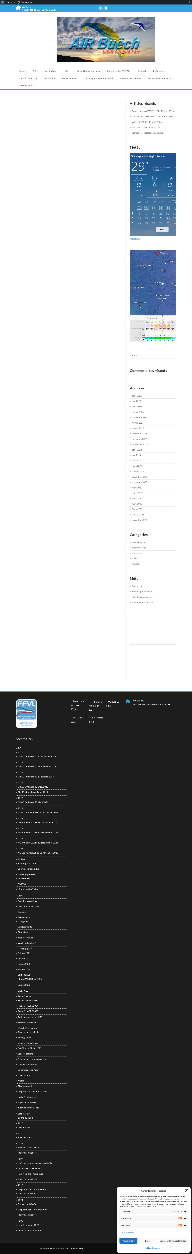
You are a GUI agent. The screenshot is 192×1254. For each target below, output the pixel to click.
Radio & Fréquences (27, 1097)
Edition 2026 (24, 984)
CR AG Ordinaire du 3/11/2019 (33, 786)
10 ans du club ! (25, 1117)
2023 (20, 828)
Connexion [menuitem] (10, 2)
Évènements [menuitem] (26, 2)
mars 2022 (137, 503)
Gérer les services (127, 1232)
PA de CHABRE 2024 (28, 1005)
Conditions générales (88, 71)
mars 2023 (137, 487)
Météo (21, 1080)
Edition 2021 (24, 953)
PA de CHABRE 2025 (28, 1011)
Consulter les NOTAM (118, 71)
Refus (148, 1241)
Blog (67, 71)
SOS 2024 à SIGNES (27, 1215)
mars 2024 (137, 466)
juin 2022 (136, 498)
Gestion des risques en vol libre (33, 1059)
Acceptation (128, 1241)
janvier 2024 (138, 471)
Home (22, 71)
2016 (20, 752)
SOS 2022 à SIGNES (27, 1179)
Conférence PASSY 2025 (29, 1048)
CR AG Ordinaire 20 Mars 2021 (33, 802)
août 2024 (137, 449)
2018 (20, 772)
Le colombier (24, 878)
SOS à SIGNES (24, 1137)
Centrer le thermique (28, 1042)
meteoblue (135, 238)
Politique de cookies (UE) (99, 78)
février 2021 (138, 509)
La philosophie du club (28, 868)
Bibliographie (24, 1037)
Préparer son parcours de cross (33, 1091)
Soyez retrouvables (27, 1102)
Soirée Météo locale (141, 132)
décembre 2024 (139, 433)
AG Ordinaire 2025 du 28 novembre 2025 (38, 852)
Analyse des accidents (28, 1032)
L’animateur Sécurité (27, 1064)
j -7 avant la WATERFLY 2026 (146, 116)
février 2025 (138, 422)
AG (35, 71)
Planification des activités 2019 (33, 792)
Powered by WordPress (52, 1248)
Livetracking (24, 1075)
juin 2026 (136, 401)
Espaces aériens (25, 1053)
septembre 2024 (140, 444)
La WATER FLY (27, 78)
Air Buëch (50, 71)
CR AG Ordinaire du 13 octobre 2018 (36, 776)
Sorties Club (26, 85)
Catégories (23, 921)
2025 (20, 848)
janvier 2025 (138, 428)
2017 (20, 762)
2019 (20, 782)
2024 (20, 838)
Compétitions (138, 542)
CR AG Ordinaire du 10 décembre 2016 (37, 756)
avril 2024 (137, 460)
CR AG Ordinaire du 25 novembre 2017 (37, 766)
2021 (20, 808)
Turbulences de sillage (28, 1107)
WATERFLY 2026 (140, 122)
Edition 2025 (24, 974)
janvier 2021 (138, 514)
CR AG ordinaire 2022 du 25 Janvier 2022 (38, 812)
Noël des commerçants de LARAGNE (35, 1163)
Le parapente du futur (28, 1069)
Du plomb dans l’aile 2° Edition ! (33, 1189)
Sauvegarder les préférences (173, 1241)
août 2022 (137, 493)
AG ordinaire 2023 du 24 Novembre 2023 (38, 832)
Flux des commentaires (143, 597)
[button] (186, 1190)
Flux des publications (142, 591)
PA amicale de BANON (29, 1168)
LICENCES (49, 78)
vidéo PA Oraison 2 (27, 1193)
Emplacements (25, 926)
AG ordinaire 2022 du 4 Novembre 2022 (37, 822)
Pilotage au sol (25, 1086)
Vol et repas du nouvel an (30, 1230)
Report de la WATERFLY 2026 (146, 111)
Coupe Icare (24, 1127)
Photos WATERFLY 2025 (30, 979)
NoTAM (136, 558)
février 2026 (138, 412)
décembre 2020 (139, 520)
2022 (20, 818)
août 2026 (137, 395)
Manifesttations (139, 547)
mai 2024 (136, 455)
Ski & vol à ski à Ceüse (28, 1147)
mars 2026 (137, 406)
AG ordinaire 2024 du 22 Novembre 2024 (38, 842)
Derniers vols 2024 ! (27, 1204)
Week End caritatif (27, 943)
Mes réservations (26, 937)
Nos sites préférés (26, 874)
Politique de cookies (152, 1248)
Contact (141, 71)
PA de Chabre (69, 78)
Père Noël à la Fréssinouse (30, 1173)
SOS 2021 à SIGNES (27, 1153)
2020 (20, 798)
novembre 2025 (139, 417)
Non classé (137, 553)
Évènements (160, 71)
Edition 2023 (24, 963)
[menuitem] (2, 2)
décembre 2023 (139, 476)
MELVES (22, 883)
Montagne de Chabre (28, 889)
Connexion (137, 586)
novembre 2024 (139, 438)
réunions (136, 563)
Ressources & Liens (130, 78)
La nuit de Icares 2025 (28, 1225)
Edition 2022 (24, 958)
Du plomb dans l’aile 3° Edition (32, 1209)
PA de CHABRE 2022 (28, 1000)
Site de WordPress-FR (142, 602)
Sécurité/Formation (159, 78)
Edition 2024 (24, 969)
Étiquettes (23, 932)
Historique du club (27, 863)
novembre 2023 (139, 482)
